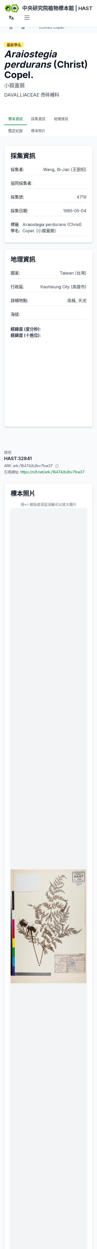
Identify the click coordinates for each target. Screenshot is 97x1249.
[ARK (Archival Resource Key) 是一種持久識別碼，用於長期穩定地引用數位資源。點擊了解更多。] (57, 465)
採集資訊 (38, 119)
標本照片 (38, 130)
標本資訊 (15, 119)
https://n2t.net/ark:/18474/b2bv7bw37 (52, 472)
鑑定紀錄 (15, 130)
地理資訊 (61, 119)
